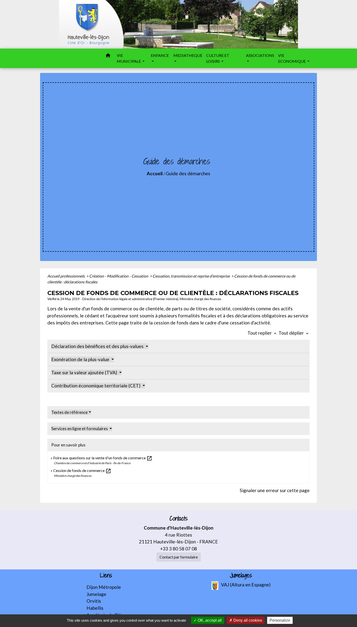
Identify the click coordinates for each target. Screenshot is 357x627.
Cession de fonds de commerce (82, 470)
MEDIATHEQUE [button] (187, 55)
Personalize (280, 620)
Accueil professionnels (66, 276)
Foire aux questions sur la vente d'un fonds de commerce (102, 457)
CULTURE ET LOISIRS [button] (217, 58)
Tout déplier (294, 333)
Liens (106, 575)
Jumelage (96, 594)
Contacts (179, 518)
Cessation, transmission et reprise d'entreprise (191, 276)
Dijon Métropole (103, 587)
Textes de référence (69, 412)
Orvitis (93, 601)
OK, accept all (209, 620)
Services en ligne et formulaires (80, 428)
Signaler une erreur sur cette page (275, 490)
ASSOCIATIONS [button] (260, 55)
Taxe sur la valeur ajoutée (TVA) (84, 372)
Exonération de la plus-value (80, 359)
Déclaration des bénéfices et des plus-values (97, 346)
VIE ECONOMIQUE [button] (292, 58)
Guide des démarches (188, 173)
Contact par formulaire (179, 557)
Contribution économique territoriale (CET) (96, 385)
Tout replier (262, 333)
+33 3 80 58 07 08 (178, 548)
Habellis (94, 608)
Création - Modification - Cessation (119, 276)
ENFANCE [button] (160, 55)
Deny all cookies (247, 620)
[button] (108, 56)
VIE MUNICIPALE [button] (129, 58)
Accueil (155, 173)
